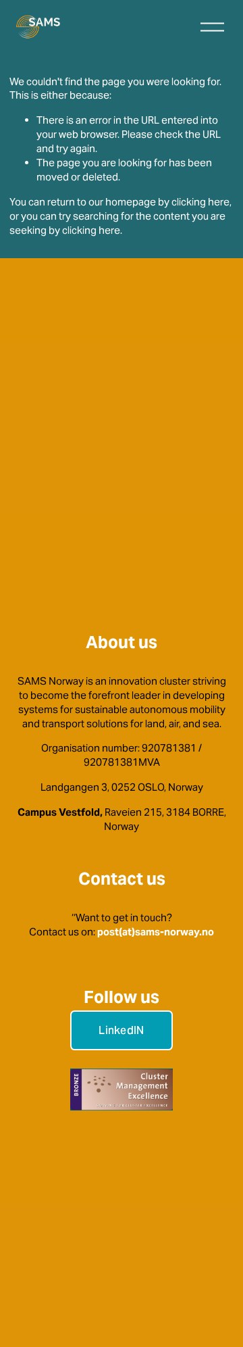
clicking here (200, 201)
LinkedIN (121, 1030)
